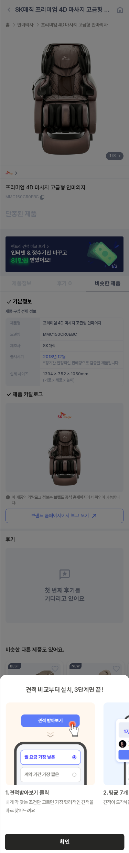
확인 (64, 842)
